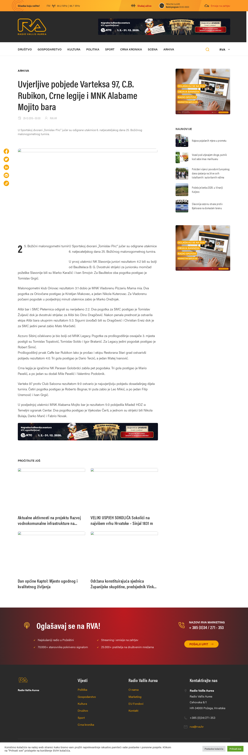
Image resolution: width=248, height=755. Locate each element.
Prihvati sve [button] (235, 748)
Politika (92, 49)
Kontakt (133, 710)
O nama (134, 689)
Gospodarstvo (50, 49)
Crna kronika (131, 49)
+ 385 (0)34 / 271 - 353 (206, 627)
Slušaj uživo (144, 5)
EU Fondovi (136, 703)
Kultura (73, 49)
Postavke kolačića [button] (214, 748)
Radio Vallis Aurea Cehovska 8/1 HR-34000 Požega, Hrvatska (207, 699)
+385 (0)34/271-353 (202, 717)
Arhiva (168, 49)
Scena (153, 49)
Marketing (135, 697)
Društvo (25, 49)
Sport (109, 49)
